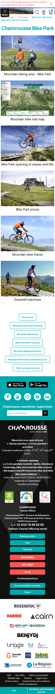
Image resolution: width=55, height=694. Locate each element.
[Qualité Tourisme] (44, 497)
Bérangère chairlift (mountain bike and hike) (28, 470)
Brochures (27, 557)
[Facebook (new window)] (7, 396)
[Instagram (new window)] (27, 396)
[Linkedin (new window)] (47, 396)
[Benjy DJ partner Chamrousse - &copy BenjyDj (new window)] (27, 635)
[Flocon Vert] (9, 497)
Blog (27, 572)
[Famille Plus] (26, 497)
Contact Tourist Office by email (27, 528)
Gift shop (27, 565)
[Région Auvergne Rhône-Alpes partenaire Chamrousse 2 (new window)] (39, 665)
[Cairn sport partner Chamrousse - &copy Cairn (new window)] (42, 616)
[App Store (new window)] (16, 385)
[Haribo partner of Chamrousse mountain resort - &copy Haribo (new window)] (14, 616)
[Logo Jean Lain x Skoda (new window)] (27, 626)
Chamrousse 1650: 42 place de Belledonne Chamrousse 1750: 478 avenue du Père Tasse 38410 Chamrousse (27, 518)
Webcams (43, 12)
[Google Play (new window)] (38, 385)
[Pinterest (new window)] (37, 396)
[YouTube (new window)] (17, 396)
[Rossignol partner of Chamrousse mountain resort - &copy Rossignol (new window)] (27, 606)
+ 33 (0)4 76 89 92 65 (29, 524)
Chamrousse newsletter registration (27, 406)
